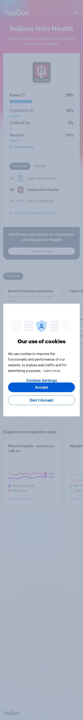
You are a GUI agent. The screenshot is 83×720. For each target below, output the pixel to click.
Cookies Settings (41, 380)
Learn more (51, 370)
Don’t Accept (41, 400)
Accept (41, 387)
